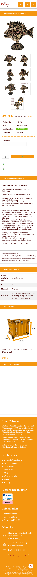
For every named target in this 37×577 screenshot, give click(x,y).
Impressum (8, 470)
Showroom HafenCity (13, 520)
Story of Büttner (10, 517)
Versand (29, 116)
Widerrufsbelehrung (12, 476)
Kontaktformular (10, 514)
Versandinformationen (13, 460)
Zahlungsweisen (10, 463)
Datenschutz (9, 466)
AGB (6, 473)
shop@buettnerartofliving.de (18, 543)
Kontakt (7, 479)
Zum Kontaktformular (16, 546)
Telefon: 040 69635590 (16, 550)
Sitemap (7, 482)
